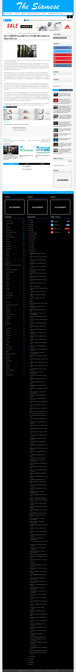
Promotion (8, 297)
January (31, 656)
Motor (7, 258)
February (32, 251)
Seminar (8, 358)
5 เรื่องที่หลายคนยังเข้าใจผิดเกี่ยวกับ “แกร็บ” (37, 479)
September (32, 238)
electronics (9, 332)
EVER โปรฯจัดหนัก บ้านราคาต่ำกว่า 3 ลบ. (37, 413)
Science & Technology (33, 13)
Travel (7, 260)
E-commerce (9, 346)
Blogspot (43, 670)
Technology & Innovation (12, 304)
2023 (30, 226)
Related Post (6, 144)
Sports (7, 239)
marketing (8, 248)
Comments (69, 89)
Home (5, 33)
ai (6, 300)
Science (8, 356)
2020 (30, 658)
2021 (30, 230)
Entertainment (9, 223)
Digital (7, 283)
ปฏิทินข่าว (31, 301)
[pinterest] (62, 192)
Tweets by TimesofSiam (58, 165)
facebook (42, 163)
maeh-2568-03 (9, 374)
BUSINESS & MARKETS (11, 269)
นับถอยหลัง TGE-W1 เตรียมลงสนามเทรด (42, 156)
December (32, 232)
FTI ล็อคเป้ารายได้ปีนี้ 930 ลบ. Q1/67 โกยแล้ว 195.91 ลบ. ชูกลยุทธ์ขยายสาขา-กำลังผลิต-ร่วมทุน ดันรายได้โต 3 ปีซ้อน (10, 157)
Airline (7, 274)
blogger (11, 163)
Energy (24, 13)
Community (9, 335)
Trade (15, 33)
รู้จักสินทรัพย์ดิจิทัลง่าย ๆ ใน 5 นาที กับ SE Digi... (38, 513)
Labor (7, 363)
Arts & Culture (9, 295)
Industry (8, 302)
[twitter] (58, 192)
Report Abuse (56, 86)
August (31, 240)
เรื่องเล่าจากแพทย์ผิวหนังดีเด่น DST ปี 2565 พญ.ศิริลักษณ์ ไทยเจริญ (65, 130)
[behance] (68, 192)
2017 (30, 664)
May (31, 245)
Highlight (63, 89)
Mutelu (7, 367)
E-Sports (8, 342)
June (31, 243)
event (7, 290)
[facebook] (56, 192)
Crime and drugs (10, 314)
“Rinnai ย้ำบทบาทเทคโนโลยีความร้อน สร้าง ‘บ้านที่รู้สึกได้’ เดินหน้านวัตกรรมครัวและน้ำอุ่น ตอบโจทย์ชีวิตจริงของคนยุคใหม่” (62, 117)
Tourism (8, 267)
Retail (7, 344)
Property (8, 241)
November (32, 234)
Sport (7, 281)
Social (44, 13)
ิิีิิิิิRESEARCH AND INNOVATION (13, 265)
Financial (8, 309)
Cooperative (9, 360)
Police (7, 339)
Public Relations (10, 370)
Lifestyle (8, 330)
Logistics (8, 365)
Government (9, 220)
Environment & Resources (55, 13)
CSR (7, 225)
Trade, (22, 41)
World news (9, 349)
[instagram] (70, 192)
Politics (8, 307)
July (31, 241)
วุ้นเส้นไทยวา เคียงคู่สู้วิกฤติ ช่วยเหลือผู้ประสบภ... (38, 498)
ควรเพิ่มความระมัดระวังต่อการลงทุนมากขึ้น (38, 458)
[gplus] (60, 192)
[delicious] (71, 192)
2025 (30, 222)
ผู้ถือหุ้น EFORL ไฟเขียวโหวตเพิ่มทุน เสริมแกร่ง (38, 411)
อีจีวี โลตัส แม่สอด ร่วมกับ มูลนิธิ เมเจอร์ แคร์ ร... (38, 554)
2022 (30, 228)
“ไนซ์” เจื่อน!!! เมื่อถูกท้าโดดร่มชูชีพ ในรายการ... (38, 637)
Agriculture (9, 246)
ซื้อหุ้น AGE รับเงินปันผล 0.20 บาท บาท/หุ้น (26, 156)
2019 (30, 660)
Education (8, 244)
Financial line (9, 33)
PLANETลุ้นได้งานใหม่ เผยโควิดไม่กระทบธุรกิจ (38, 650)
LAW (7, 351)
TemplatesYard (29, 670)
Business (9, 13)
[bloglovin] (63, 192)
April (31, 247)
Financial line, (18, 41)
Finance (8, 255)
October (32, 236)
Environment (9, 293)
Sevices (8, 372)
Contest (8, 337)
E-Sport (8, 286)
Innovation (8, 328)
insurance (8, 323)
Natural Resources (10, 353)
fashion (8, 279)
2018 (30, 662)
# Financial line (9, 107)
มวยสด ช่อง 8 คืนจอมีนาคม (35, 286)
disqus (26, 163)
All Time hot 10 (55, 90)
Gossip (7, 321)
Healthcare (8, 234)
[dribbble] (65, 192)
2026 (30, 220)
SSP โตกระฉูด (32, 562)
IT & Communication (11, 232)
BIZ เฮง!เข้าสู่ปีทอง (33, 645)
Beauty (8, 276)
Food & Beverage (10, 237)
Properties (8, 316)
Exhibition (8, 262)
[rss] (66, 192)
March (31, 249)
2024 (30, 224)
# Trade (15, 107)
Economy (16, 13)
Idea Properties (10, 272)
